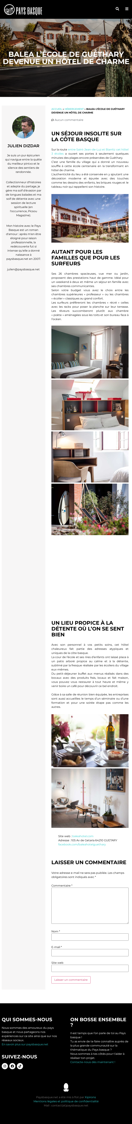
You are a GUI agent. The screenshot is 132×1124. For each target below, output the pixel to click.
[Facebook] (12, 1066)
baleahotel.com (83, 836)
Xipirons (90, 1097)
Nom (55, 931)
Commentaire (61, 885)
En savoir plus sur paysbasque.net (25, 1044)
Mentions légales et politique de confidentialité (66, 1101)
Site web (57, 962)
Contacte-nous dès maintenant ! (92, 1062)
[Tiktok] (20, 1066)
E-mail (56, 947)
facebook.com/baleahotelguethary (82, 844)
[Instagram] (5, 1066)
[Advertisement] (90, 578)
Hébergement (74, 109)
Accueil (56, 109)
